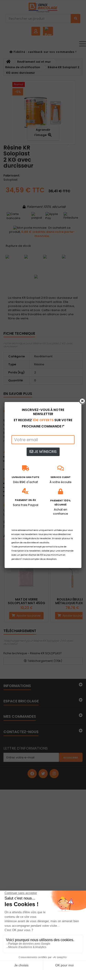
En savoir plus (59, 538)
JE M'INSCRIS (45, 451)
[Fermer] (82, 401)
